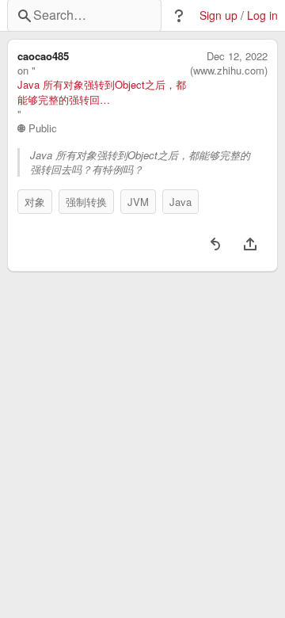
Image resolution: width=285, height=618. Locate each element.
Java (180, 201)
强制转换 (86, 201)
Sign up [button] (219, 15)
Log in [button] (262, 15)
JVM (138, 201)
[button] (179, 16)
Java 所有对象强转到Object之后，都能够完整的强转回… (101, 92)
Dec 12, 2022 (237, 56)
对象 (35, 201)
